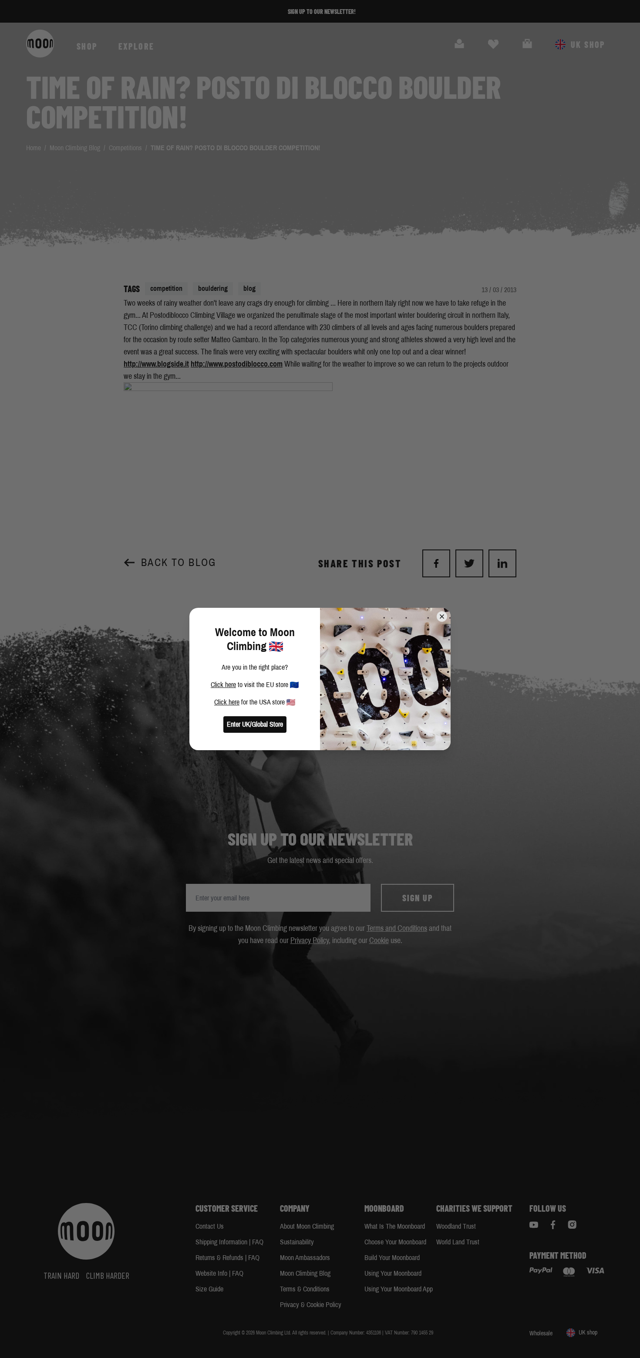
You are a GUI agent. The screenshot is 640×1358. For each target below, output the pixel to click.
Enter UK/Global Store (255, 724)
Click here (223, 684)
